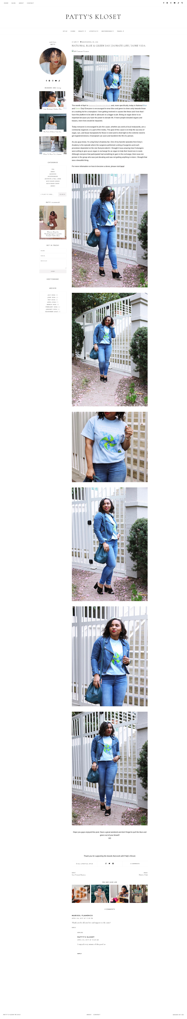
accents (53, 174)
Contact (30, 3)
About (21, 3)
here (122, 166)
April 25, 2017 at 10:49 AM (88, 940)
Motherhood (107, 31)
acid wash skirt (53, 183)
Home (6, 3)
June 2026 (53, 297)
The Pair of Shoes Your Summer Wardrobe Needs (53, 132)
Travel (119, 31)
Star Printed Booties (79, 874)
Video (73, 31)
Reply (74, 927)
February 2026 (53, 307)
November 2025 (52, 311)
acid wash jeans (53, 181)
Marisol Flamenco (82, 915)
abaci (53, 171)
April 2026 (52, 302)
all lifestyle (83, 864)
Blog (14, 3)
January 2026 (52, 309)
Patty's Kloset (93, 17)
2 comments (135, 863)
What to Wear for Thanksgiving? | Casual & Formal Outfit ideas (52, 234)
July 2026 (52, 295)
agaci (53, 186)
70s (53, 169)
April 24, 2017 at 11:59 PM (82, 918)
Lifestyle (93, 31)
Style (65, 31)
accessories (53, 176)
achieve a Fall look (53, 179)
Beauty (81, 31)
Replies (80, 932)
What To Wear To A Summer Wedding (53, 154)
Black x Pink (143, 874)
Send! (53, 271)
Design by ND (178, 1015)
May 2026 (52, 300)
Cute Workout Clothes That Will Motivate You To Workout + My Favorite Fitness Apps (53, 109)
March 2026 (52, 304)
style (91, 864)
